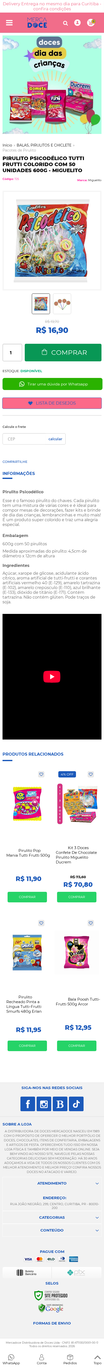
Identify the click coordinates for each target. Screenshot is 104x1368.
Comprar (69, 353)
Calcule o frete (14, 427)
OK (55, 439)
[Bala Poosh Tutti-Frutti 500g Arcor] (77, 987)
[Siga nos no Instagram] (43, 1103)
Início (7, 145)
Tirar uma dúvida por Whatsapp (58, 384)
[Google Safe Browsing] (50, 1308)
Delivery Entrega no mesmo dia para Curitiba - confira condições (52, 6)
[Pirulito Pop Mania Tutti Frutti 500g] (27, 839)
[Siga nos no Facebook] (27, 1103)
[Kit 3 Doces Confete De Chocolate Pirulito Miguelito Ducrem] (77, 839)
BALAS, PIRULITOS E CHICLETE (44, 145)
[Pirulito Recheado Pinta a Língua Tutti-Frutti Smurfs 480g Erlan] (27, 987)
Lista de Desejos (56, 403)
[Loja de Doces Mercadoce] (37, 23)
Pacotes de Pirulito (19, 150)
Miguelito (94, 180)
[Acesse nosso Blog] (60, 1103)
